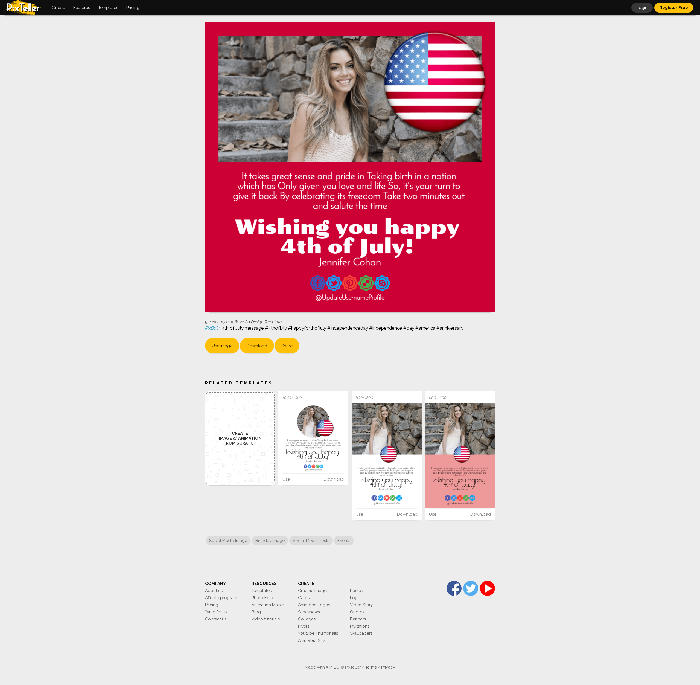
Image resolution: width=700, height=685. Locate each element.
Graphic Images (313, 590)
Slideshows (309, 611)
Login (642, 7)
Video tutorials (266, 619)
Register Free (674, 7)
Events (343, 540)
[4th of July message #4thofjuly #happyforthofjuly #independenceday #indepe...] (313, 438)
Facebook (454, 588)
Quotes (357, 611)
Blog (256, 611)
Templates (262, 590)
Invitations (359, 626)
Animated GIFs (311, 640)
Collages (307, 619)
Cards (304, 597)
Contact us (215, 619)
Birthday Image (270, 540)
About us (214, 590)
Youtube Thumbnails (318, 633)
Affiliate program (221, 597)
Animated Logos (314, 604)
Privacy (388, 667)
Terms (371, 667)
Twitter (470, 588)
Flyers (303, 626)
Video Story (361, 604)
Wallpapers (361, 633)
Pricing (211, 604)
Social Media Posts (311, 540)
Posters (357, 590)
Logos (356, 597)
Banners (358, 619)
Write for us (216, 611)
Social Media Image (228, 540)
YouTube (487, 588)
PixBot (212, 328)
